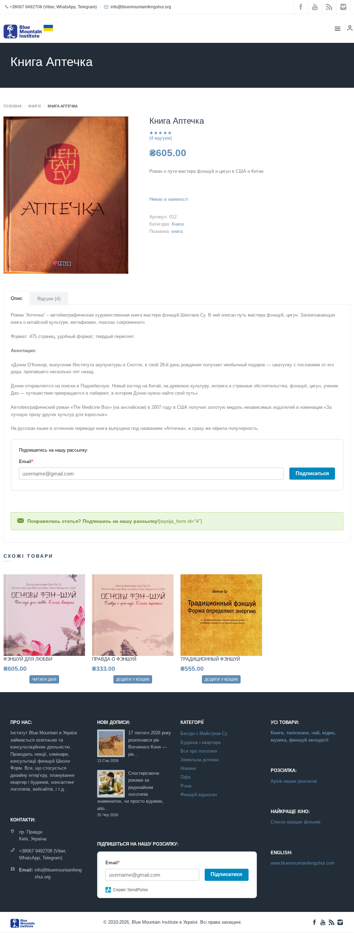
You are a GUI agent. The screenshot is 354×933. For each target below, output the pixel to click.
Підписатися (226, 874)
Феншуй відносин (198, 794)
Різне (186, 786)
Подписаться (312, 473)
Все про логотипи (198, 751)
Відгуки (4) (49, 298)
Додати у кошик (132, 679)
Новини (188, 768)
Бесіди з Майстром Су (203, 733)
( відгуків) (160, 138)
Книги (34, 106)
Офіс (185, 777)
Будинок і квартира (200, 742)
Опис (16, 298)
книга (177, 231)
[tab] (16, 298)
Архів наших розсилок (294, 781)
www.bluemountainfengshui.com (303, 863)
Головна (12, 106)
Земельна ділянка (199, 759)
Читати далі (44, 679)
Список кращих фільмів (295, 821)
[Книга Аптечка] (65, 196)
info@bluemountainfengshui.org (141, 6)
